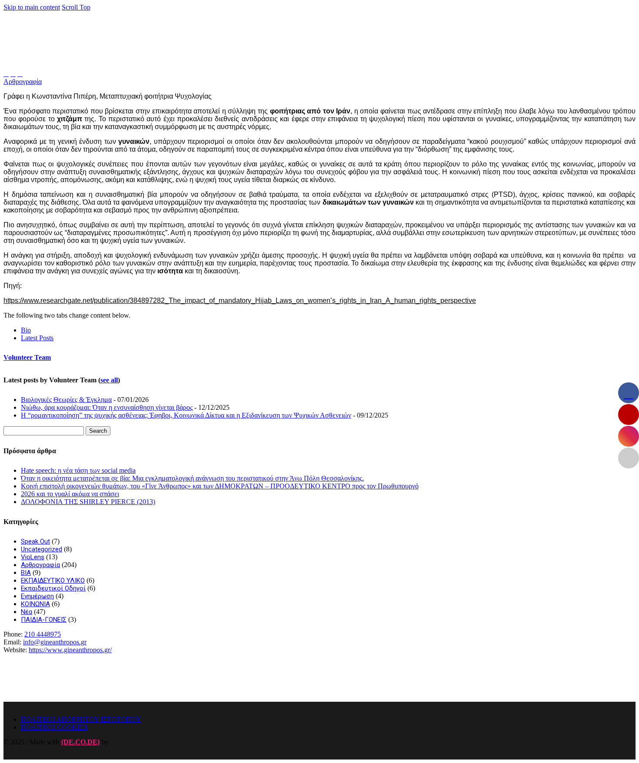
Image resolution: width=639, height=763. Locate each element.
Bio (26, 330)
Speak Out (35, 541)
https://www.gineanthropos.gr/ (70, 650)
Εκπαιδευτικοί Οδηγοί (53, 588)
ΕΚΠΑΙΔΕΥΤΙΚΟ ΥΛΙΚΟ (53, 580)
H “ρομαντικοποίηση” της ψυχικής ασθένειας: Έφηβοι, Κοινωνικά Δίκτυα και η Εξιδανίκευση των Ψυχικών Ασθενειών (186, 415)
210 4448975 (42, 634)
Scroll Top (76, 7)
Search (98, 431)
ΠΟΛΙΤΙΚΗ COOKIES (54, 727)
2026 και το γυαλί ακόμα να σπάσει (70, 494)
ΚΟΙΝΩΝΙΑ (35, 604)
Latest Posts (37, 338)
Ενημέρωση (37, 596)
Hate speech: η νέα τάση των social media (78, 470)
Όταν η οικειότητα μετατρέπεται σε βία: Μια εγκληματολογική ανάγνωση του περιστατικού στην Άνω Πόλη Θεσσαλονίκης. (192, 478)
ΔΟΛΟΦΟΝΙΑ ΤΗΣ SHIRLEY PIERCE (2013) (88, 501)
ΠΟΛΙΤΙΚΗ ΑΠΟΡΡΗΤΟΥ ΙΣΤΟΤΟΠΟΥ (81, 719)
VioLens (32, 557)
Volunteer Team (27, 357)
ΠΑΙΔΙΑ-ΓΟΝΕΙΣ (44, 620)
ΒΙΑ (26, 573)
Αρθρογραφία (22, 81)
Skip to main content (31, 7)
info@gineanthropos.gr (55, 642)
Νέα (26, 612)
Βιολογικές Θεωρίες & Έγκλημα (66, 399)
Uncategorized (41, 549)
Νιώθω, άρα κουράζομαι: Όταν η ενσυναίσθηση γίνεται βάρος (107, 407)
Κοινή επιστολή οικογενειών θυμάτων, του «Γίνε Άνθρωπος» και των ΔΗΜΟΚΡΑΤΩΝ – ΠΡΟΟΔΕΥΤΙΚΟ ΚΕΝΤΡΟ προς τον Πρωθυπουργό (220, 486)
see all (109, 380)
